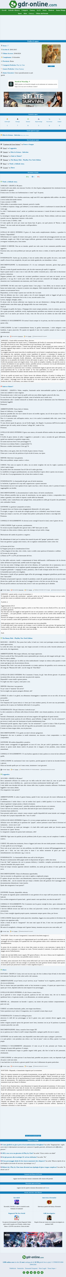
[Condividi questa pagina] (42, 1273)
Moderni (51, 10)
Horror (27, 135)
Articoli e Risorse (14, 10)
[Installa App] (35, 1273)
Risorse (39, 1192)
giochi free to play (45, 1262)
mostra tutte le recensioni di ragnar (33, 1135)
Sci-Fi (39, 10)
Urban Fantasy (19, 69)
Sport (20, 13)
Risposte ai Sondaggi (33, 1140)
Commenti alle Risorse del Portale (33, 1174)
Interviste (31, 1192)
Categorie (24, 10)
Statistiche (20, 1268)
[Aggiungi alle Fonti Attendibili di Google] (39, 1273)
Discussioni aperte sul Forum (33, 1183)
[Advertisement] (33, 27)
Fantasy (32, 10)
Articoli (26, 1192)
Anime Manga (60, 10)
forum (47, 1188)
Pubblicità (13, 1268)
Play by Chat (21, 65)
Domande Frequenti (31, 1268)
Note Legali (42, 1268)
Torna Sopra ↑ (52, 1268)
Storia (44, 10)
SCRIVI (51, 66)
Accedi (3, 10)
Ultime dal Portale (42, 13)
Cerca (31, 13)
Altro (25, 13)
